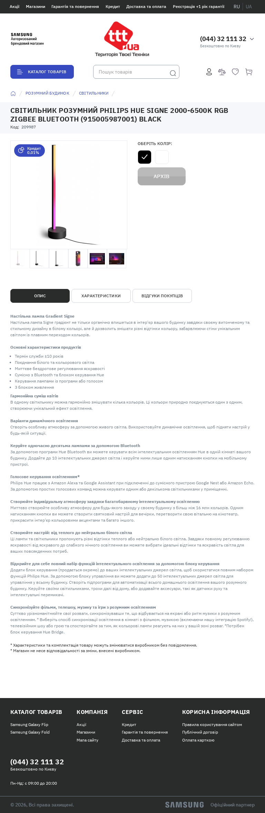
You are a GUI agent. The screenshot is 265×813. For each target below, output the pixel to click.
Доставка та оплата (146, 6)
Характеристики (101, 295)
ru (237, 6)
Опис (40, 295)
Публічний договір (200, 732)
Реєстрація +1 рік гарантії (198, 6)
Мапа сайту (87, 740)
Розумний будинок (47, 93)
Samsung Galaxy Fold (30, 732)
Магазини (35, 6)
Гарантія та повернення (75, 6)
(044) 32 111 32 (223, 39)
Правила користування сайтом (212, 724)
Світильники (94, 93)
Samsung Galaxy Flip (29, 724)
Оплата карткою (198, 740)
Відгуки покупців (162, 295)
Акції (14, 6)
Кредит (113, 6)
